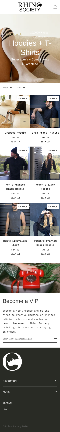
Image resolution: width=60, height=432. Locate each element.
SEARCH (7, 402)
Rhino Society (13, 426)
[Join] (54, 338)
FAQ (5, 408)
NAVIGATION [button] (10, 381)
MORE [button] (6, 391)
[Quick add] (24, 122)
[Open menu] (8, 7)
